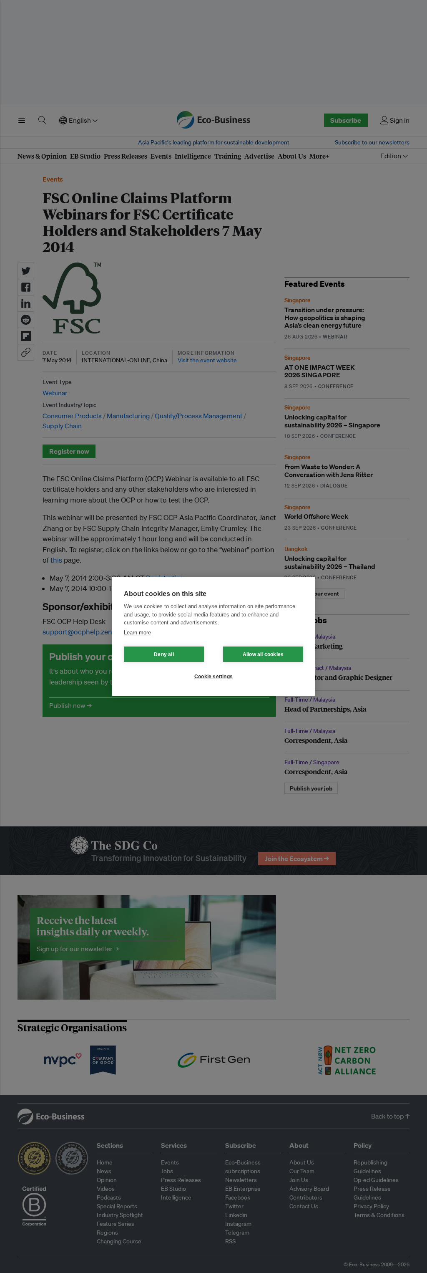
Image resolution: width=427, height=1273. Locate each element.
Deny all (164, 654)
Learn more (137, 632)
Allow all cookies (263, 654)
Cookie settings (213, 676)
